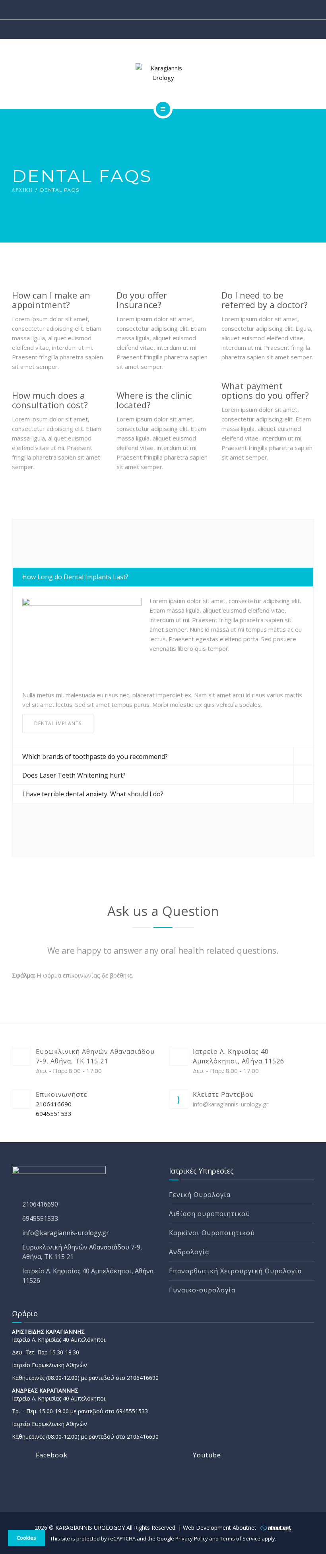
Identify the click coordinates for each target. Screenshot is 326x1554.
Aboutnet (245, 1527)
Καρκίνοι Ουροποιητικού (212, 1232)
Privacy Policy (192, 1538)
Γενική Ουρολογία (200, 1194)
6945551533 (54, 1113)
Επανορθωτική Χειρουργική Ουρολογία (235, 1271)
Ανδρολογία (189, 1251)
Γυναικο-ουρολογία (202, 1290)
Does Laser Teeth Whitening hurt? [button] (74, 775)
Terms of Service (241, 1538)
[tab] (163, 577)
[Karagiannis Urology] (163, 72)
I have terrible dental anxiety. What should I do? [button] (92, 794)
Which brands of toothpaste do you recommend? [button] (95, 756)
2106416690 (54, 1104)
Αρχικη (22, 190)
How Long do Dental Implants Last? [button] (75, 576)
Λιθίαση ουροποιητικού (209, 1213)
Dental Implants (58, 723)
